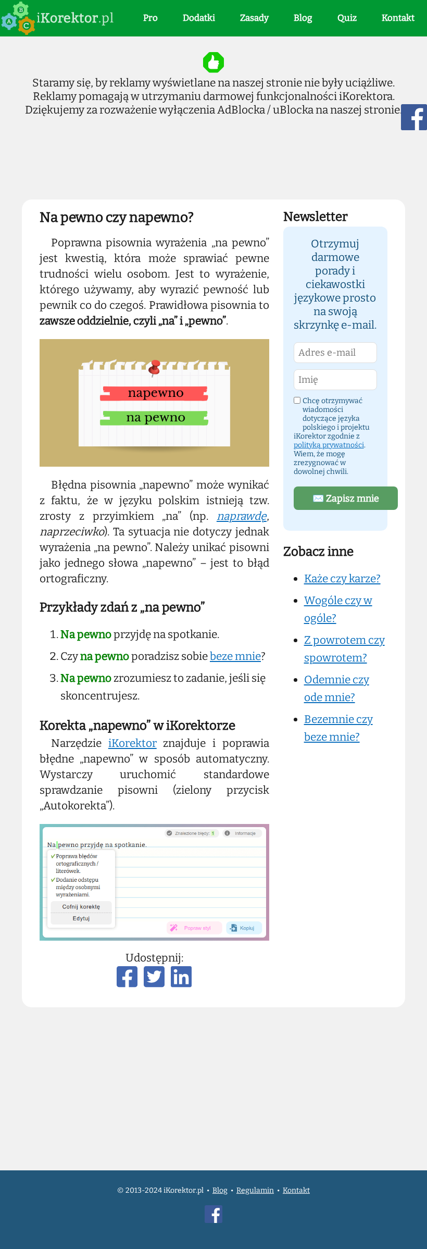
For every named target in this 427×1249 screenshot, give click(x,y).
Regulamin (255, 1190)
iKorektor (132, 743)
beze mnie (235, 656)
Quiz (347, 18)
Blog (303, 18)
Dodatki (199, 18)
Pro (150, 18)
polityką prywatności (329, 445)
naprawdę (242, 516)
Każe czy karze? (342, 578)
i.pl (75, 18)
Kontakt (398, 18)
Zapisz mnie (345, 498)
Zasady (254, 18)
